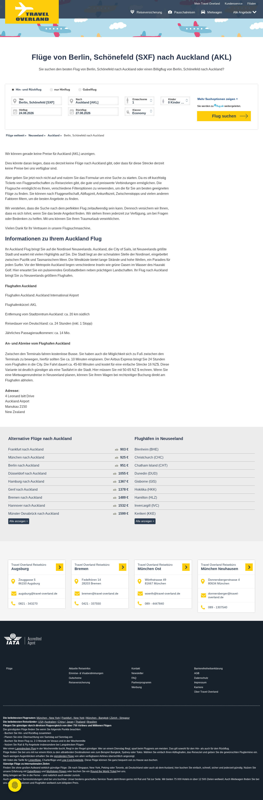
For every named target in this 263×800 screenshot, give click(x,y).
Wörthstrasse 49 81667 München (155, 581)
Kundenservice (233, 3)
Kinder (172, 99)
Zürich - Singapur (120, 717)
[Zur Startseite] (32, 12)
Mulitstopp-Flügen (56, 771)
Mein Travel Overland (207, 3)
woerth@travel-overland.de (162, 593)
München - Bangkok (97, 717)
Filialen (251, 3)
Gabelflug (90, 89)
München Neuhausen (219, 567)
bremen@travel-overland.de (100, 593)
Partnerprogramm (141, 682)
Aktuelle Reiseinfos (79, 668)
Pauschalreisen (184, 12)
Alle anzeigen (17, 521)
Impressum (200, 682)
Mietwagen (214, 12)
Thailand (80, 721)
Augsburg (28, 567)
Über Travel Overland (206, 691)
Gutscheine (75, 678)
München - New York (48, 717)
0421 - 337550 (91, 603)
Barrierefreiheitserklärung (208, 668)
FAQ (134, 678)
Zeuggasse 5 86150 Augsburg (29, 581)
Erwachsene (140, 99)
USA (40, 721)
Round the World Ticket (103, 771)
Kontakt (136, 668)
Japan (70, 721)
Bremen (92, 567)
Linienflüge (34, 760)
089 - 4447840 (154, 603)
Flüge (9, 668)
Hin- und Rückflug (29, 89)
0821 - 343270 (28, 603)
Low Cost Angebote (72, 760)
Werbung (137, 687)
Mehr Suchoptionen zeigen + (217, 99)
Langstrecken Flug (25, 748)
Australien (50, 721)
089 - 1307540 (217, 607)
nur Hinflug (62, 89)
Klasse (137, 110)
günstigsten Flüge (64, 756)
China (61, 721)
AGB (196, 673)
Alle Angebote (242, 12)
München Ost (155, 567)
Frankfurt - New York (73, 717)
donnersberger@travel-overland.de (223, 595)
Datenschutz (201, 678)
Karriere (198, 687)
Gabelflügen (34, 771)
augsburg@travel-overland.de (37, 593)
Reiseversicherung (149, 12)
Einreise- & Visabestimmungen (86, 673)
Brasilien (92, 721)
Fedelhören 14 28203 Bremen (91, 581)
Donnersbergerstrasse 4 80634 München (224, 581)
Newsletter (137, 673)
